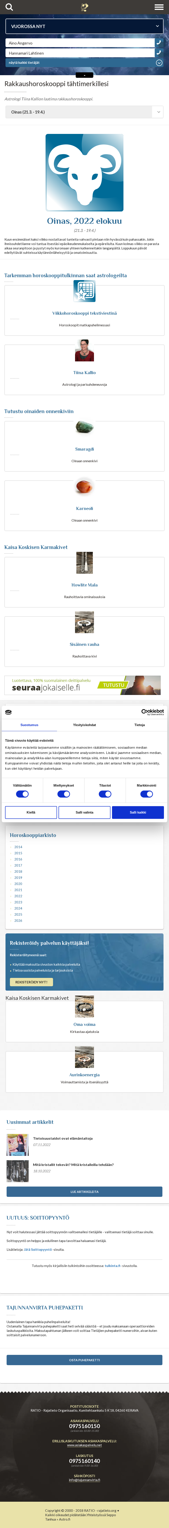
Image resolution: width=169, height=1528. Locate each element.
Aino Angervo (20, 43)
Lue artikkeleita (85, 1192)
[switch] (63, 794)
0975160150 (84, 1426)
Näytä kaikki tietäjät (24, 62)
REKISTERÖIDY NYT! (31, 982)
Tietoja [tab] (139, 725)
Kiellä (31, 812)
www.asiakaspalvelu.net (84, 1445)
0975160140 (84, 1461)
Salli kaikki (138, 812)
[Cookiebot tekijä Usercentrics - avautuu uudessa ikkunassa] (144, 712)
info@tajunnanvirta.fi (84, 1480)
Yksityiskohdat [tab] (84, 725)
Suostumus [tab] (29, 725)
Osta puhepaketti (84, 1360)
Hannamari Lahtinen (26, 53)
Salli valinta (84, 812)
